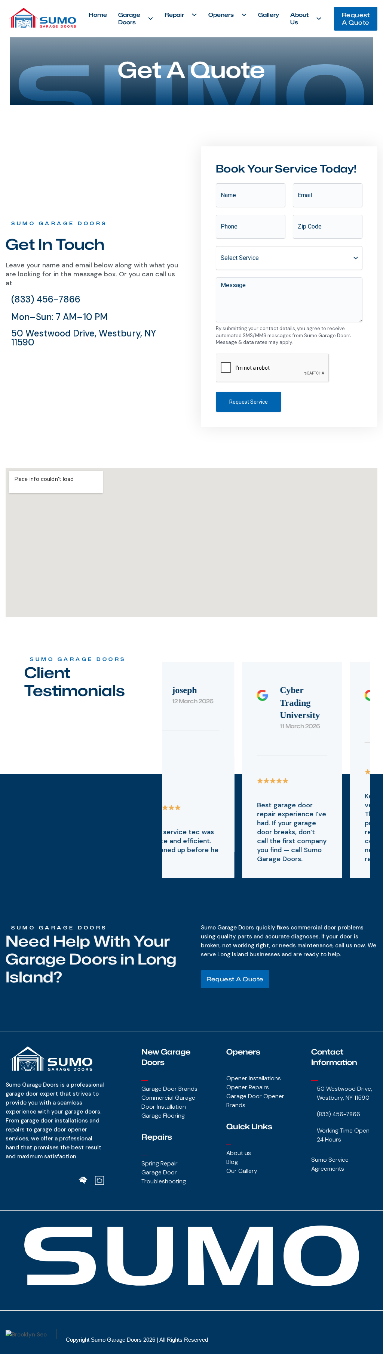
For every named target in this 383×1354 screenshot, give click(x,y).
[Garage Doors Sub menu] (150, 18)
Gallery (268, 15)
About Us (299, 18)
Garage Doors (129, 18)
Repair (174, 15)
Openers (221, 15)
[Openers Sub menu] (244, 15)
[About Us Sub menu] (319, 18)
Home (98, 15)
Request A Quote (356, 19)
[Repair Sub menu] (194, 15)
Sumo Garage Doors (116, 1339)
